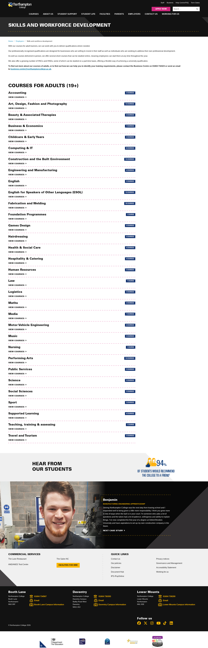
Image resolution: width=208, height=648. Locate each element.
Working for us (162, 572)
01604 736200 (169, 596)
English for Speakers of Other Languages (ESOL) (71, 194)
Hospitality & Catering (71, 260)
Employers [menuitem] (134, 14)
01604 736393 (105, 596)
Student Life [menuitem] (88, 14)
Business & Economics (71, 128)
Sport (71, 404)
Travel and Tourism (71, 437)
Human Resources (71, 271)
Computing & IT (71, 150)
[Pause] (41, 646)
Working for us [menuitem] (170, 14)
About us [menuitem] (48, 14)
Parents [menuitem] (119, 14)
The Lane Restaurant (17, 559)
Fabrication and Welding (71, 205)
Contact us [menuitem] (151, 14)
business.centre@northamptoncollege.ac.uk (31, 69)
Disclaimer (115, 568)
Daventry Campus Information (112, 605)
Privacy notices (162, 559)
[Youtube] (159, 623)
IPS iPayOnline (117, 576)
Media (71, 316)
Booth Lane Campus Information (49, 605)
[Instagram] (153, 623)
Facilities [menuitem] (105, 14)
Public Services (71, 371)
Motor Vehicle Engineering (71, 327)
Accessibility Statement (166, 568)
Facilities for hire (68, 565)
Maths (71, 305)
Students (170, 3)
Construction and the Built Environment (71, 161)
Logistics (71, 294)
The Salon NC (63, 559)
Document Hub (117, 572)
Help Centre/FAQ (182, 3)
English (71, 183)
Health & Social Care (71, 249)
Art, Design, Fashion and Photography (71, 106)
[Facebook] (140, 623)
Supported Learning (71, 415)
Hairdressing (71, 238)
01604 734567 (40, 596)
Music (71, 338)
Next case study (113, 531)
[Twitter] (147, 623)
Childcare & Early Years (71, 139)
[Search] (197, 9)
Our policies (116, 563)
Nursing (71, 349)
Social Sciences (71, 393)
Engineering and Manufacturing (71, 172)
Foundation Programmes (71, 216)
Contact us (115, 559)
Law (71, 282)
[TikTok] (166, 623)
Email (36, 600)
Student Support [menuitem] (67, 14)
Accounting (71, 94)
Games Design (71, 227)
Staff (162, 3)
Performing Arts (71, 360)
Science (71, 382)
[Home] (19, 5)
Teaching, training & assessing (71, 426)
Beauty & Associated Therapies (71, 117)
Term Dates (195, 3)
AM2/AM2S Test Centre (18, 564)
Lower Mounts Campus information (179, 605)
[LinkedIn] (172, 623)
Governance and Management (169, 563)
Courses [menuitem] (34, 14)
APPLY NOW (161, 9)
